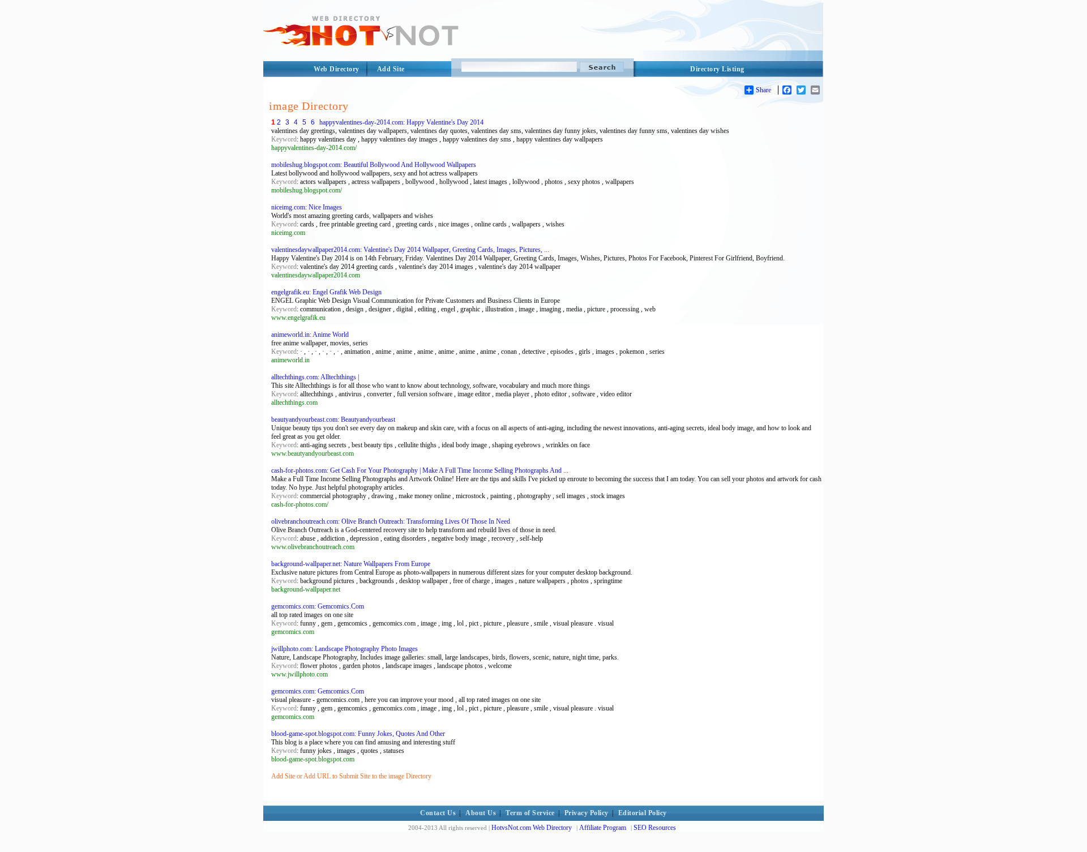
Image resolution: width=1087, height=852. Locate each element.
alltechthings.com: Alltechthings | (315, 377)
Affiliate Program (602, 828)
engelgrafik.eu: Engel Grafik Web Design (326, 292)
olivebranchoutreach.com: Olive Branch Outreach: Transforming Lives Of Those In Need (390, 521)
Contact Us (438, 813)
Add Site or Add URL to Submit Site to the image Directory (351, 776)
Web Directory (337, 69)
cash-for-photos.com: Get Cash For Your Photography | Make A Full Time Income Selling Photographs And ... (419, 470)
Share (763, 90)
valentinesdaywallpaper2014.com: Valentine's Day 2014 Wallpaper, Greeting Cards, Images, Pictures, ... (410, 250)
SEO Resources (655, 828)
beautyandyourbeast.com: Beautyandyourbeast (333, 419)
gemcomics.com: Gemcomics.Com (317, 606)
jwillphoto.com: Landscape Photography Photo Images (344, 649)
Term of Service (530, 813)
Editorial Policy (642, 813)
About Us (480, 813)
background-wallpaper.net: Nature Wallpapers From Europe (350, 564)
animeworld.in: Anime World (310, 335)
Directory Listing (717, 69)
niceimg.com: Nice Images (306, 207)
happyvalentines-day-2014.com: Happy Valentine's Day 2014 (401, 122)
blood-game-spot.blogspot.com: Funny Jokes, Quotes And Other (358, 734)
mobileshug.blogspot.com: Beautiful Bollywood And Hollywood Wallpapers (373, 165)
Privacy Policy (586, 813)
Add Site (391, 69)
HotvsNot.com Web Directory (531, 828)
